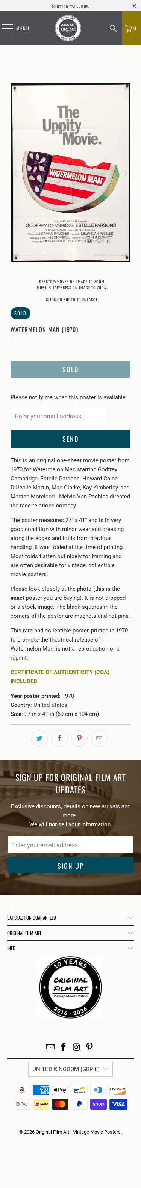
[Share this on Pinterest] (79, 738)
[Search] (113, 28)
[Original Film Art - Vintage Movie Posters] (68, 28)
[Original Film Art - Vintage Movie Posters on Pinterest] (90, 1048)
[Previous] (16, 174)
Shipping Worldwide (70, 6)
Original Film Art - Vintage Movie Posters (78, 1132)
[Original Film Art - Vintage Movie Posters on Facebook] (63, 1048)
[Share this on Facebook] (59, 738)
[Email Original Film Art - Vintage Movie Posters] (50, 1048)
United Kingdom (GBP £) (66, 1069)
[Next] (125, 174)
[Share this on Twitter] (39, 738)
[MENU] (4, 28)
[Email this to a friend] (99, 738)
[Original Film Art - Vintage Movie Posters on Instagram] (76, 1048)
